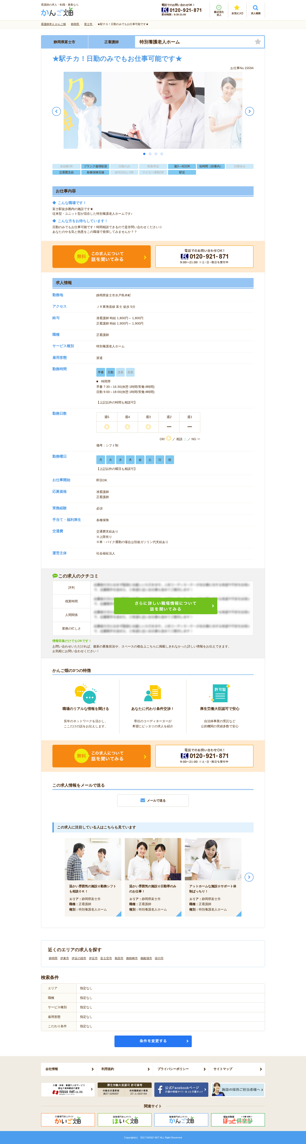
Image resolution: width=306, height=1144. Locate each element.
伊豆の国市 (79, 958)
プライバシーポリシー (173, 1069)
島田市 (119, 958)
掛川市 (159, 958)
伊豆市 (93, 958)
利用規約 (107, 1069)
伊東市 (64, 958)
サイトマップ (222, 1069)
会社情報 (51, 1069)
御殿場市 (146, 958)
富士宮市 (106, 958)
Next (249, 877)
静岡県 (53, 958)
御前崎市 (132, 958)
